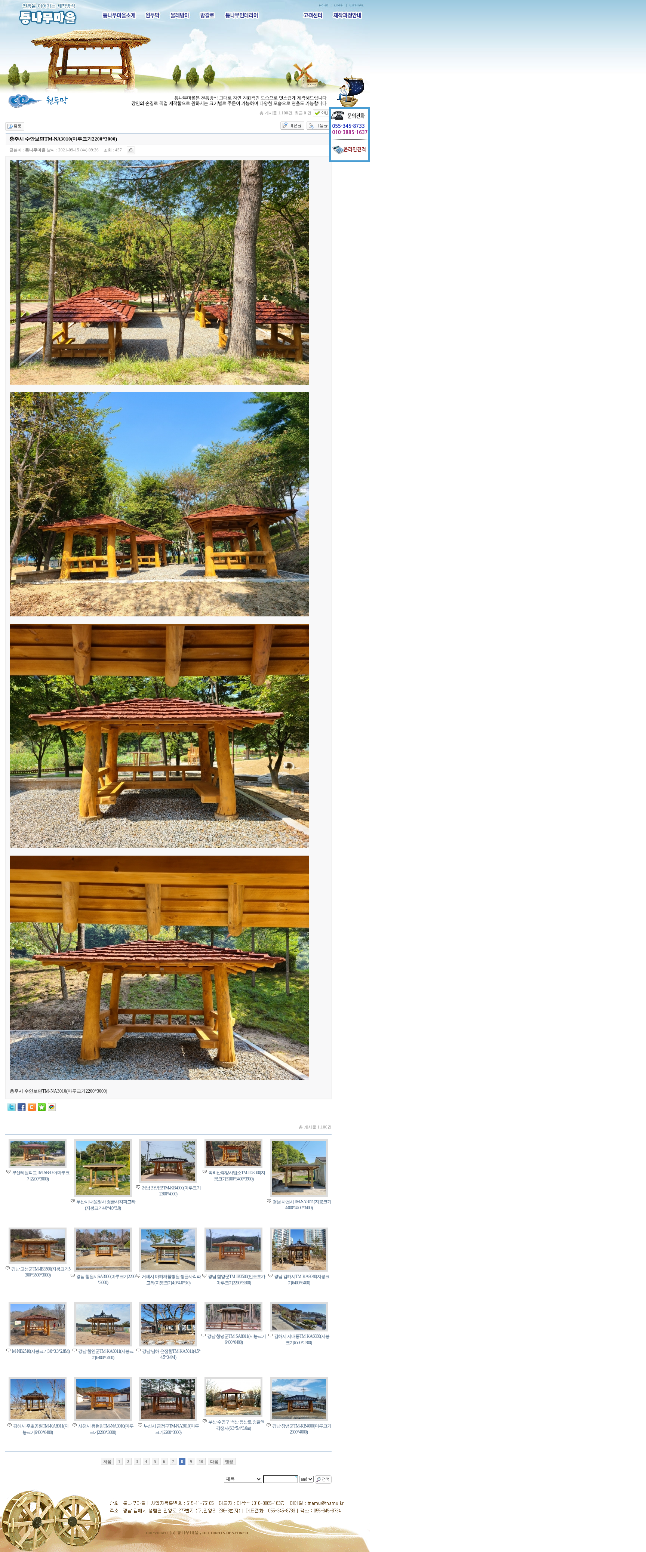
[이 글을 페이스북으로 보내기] (22, 1109)
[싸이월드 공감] (32, 1107)
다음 (214, 1461)
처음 (107, 1461)
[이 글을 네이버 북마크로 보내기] (42, 1109)
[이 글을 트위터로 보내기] (11, 1109)
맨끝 (229, 1461)
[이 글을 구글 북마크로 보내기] (52, 1109)
